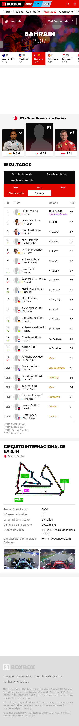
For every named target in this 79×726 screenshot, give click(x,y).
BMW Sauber (30, 243)
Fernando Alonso (32, 249)
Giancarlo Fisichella (34, 279)
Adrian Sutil (29, 347)
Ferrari (26, 214)
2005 (46, 533)
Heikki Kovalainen (33, 288)
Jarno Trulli (28, 269)
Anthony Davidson (33, 356)
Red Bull (27, 369)
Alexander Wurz (32, 308)
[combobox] (61, 21)
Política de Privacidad (16, 681)
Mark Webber (30, 366)
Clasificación (66, 11)
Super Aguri (29, 359)
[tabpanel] (39, 317)
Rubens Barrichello (33, 327)
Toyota (26, 272)
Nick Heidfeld (30, 240)
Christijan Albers (32, 337)
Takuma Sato (29, 385)
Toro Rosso (29, 398)
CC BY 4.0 (53, 712)
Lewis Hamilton (31, 220)
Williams (27, 301)
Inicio (7, 11)
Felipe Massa (30, 210)
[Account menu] (75, 4)
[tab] (22, 174)
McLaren (27, 223)
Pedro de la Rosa (64, 530)
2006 (67, 538)
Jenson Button (30, 405)
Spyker (26, 340)
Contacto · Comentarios (17, 676)
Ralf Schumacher (32, 317)
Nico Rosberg (30, 298)
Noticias (18, 11)
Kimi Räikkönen (31, 230)
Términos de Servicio (49, 676)
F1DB (29, 712)
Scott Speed (29, 415)
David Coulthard (32, 376)
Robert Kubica (30, 259)
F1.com (31, 715)
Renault (27, 282)
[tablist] (39, 177)
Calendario (33, 11)
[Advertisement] (39, 91)
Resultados (49, 11)
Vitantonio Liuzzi (32, 395)
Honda (26, 330)
